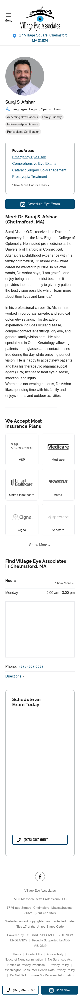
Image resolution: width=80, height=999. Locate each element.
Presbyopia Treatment (29, 177)
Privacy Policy (59, 965)
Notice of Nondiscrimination (24, 959)
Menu (8, 20)
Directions (13, 676)
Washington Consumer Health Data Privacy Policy (40, 970)
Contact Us (34, 954)
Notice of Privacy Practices (26, 965)
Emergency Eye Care (29, 157)
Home (17, 954)
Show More (38, 545)
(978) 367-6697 (31, 666)
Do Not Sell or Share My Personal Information (42, 975)
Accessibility (54, 954)
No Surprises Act (60, 959)
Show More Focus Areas (29, 185)
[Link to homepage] (40, 17)
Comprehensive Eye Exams (34, 163)
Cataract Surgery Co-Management (39, 170)
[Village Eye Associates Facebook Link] (40, 876)
